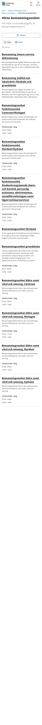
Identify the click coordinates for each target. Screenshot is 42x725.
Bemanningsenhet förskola (19, 229)
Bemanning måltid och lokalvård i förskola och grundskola (17, 81)
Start (4, 10)
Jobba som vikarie (8, 13)
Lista (9, 42)
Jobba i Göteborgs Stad (17, 10)
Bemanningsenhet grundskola (21, 246)
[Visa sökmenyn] (31, 3)
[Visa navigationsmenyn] (38, 3)
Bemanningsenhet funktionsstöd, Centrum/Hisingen (13, 109)
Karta (20, 42)
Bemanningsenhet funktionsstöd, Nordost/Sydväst (13, 145)
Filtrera (22, 35)
